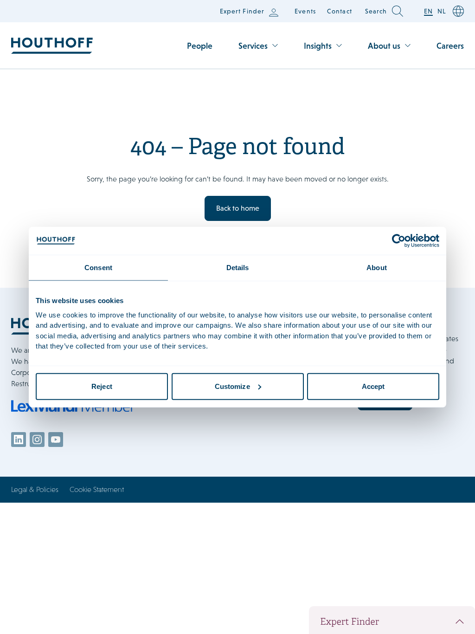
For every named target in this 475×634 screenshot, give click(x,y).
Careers (450, 46)
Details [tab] (237, 268)
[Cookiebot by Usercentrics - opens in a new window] (398, 241)
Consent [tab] (98, 268)
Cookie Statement (97, 489)
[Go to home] (52, 45)
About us (384, 46)
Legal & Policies (34, 489)
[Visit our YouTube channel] (55, 439)
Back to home (237, 208)
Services (253, 46)
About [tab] (376, 268)
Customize (232, 386)
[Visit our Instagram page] (37, 439)
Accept (373, 386)
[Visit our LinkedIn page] (18, 439)
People (199, 46)
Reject (101, 386)
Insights (318, 46)
